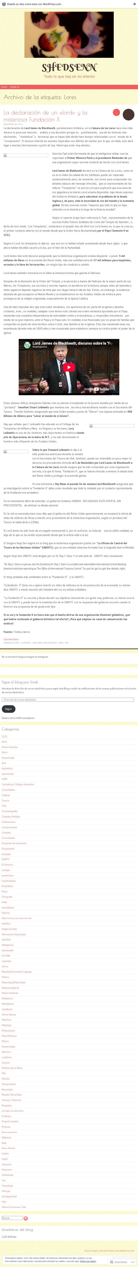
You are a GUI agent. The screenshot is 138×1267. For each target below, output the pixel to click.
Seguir (8, 708)
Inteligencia (7, 944)
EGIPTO (5, 859)
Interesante (7, 950)
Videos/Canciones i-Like (14, 1207)
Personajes (7, 1089)
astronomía (8, 773)
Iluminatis (26, 642)
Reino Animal (8, 1148)
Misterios (6, 1019)
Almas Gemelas (10, 747)
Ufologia (6, 1191)
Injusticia (6, 939)
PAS (4, 1073)
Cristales (6, 832)
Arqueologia (8, 757)
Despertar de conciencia (14, 843)
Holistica (6, 923)
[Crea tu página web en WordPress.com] (69, 4)
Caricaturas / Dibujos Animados (18, 784)
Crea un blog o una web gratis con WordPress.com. (109, 1251)
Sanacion (6, 1164)
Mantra (5, 977)
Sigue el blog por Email (20, 682)
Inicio (4, 87)
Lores (61, 642)
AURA (4, 779)
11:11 (4, 736)
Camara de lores (12, 642)
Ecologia (6, 854)
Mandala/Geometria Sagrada (17, 971)
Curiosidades (8, 837)
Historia (6, 912)
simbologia (7, 1174)
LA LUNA (6, 955)
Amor (5, 752)
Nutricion (6, 1051)
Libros (5, 966)
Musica (5, 1041)
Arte (4, 763)
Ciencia (5, 800)
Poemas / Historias (11, 1100)
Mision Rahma (9, 1014)
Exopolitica (7, 886)
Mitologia (6, 1025)
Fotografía (7, 896)
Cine (4, 805)
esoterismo (7, 875)
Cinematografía (9, 811)
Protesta (6, 1126)
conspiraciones (11, 639)
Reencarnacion (9, 1132)
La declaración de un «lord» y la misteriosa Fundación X (45, 116)
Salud (5, 1158)
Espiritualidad (8, 880)
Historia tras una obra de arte (17, 918)
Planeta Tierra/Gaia (12, 1094)
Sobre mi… (15, 87)
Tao (4, 1180)
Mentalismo (8, 1003)
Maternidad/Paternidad (13, 982)
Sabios (5, 1153)
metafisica (7, 1009)
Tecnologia (7, 1185)
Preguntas (7, 1105)
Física (4, 891)
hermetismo (8, 907)
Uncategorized (9, 1196)
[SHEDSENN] (69, 35)
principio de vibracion (13, 1110)
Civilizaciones (8, 821)
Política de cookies (88, 1261)
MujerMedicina (9, 1035)
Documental (8, 848)
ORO (66, 642)
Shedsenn (7, 1169)
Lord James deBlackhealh (44, 642)
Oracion (6, 1062)
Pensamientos (9, 1084)
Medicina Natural (10, 987)
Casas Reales (8, 789)
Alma (4, 741)
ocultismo (7, 1057)
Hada (4, 902)
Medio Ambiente (10, 993)
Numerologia (8, 1046)
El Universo (7, 864)
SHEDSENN (69, 67)
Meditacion (7, 998)
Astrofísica (7, 768)
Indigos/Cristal (9, 928)
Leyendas (6, 961)
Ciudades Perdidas (11, 816)
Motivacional (8, 1030)
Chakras (6, 795)
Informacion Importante (14, 934)
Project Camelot (10, 1121)
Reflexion (6, 1137)
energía (6, 870)
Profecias (6, 1116)
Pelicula (5, 1078)
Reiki (4, 1143)
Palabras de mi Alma (12, 1067)
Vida (4, 1201)
